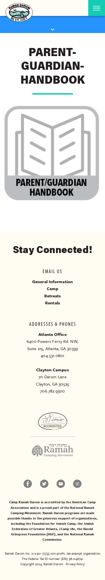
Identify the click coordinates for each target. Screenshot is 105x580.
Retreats (52, 296)
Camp (52, 288)
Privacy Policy (75, 564)
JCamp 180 (67, 528)
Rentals (52, 303)
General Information (52, 281)
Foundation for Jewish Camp (54, 523)
